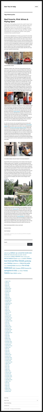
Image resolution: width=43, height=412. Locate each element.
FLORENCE (24, 258)
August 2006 (8, 363)
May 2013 (7, 285)
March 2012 (7, 297)
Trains (18, 270)
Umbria (7, 273)
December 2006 (8, 357)
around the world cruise (25, 253)
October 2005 (8, 378)
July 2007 (7, 348)
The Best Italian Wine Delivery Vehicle (18, 127)
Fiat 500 (18, 258)
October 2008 (8, 331)
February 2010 (8, 314)
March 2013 (7, 287)
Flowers (29, 258)
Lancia (5, 265)
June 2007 (7, 350)
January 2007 (8, 356)
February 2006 (8, 372)
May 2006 (7, 367)
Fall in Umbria (8, 258)
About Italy (6, 400)
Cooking (13, 256)
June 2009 (7, 323)
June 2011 (7, 306)
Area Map (6, 397)
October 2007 (8, 344)
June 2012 (7, 292)
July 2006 (7, 364)
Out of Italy (25, 265)
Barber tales (7, 254)
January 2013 (8, 289)
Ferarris (5, 234)
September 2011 (8, 303)
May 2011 (7, 307)
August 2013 (7, 281)
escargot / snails (27, 256)
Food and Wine (13, 261)
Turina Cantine (17, 111)
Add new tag (7, 253)
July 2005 (7, 382)
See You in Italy (10, 7)
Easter (22, 256)
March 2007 (7, 353)
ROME (14, 268)
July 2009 (7, 322)
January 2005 (8, 391)
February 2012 (8, 298)
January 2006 (8, 373)
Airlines (12, 253)
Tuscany (25, 270)
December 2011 (8, 300)
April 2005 (7, 386)
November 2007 (8, 342)
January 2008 (8, 339)
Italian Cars (16, 233)
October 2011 (8, 301)
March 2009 (7, 325)
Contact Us (6, 405)
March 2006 (7, 370)
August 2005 (8, 381)
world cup (19, 273)
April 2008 (7, 336)
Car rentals (20, 254)
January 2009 (8, 328)
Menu (36, 6)
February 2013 (8, 288)
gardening (28, 261)
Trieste (21, 270)
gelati (5, 263)
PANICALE (25, 233)
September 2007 (8, 345)
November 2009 (8, 317)
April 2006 (7, 369)
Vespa (11, 273)
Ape (17, 253)
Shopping (18, 268)
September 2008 (8, 332)
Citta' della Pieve (7, 256)
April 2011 (7, 309)
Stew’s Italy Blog (7, 402)
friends (21, 261)
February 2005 (8, 389)
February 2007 (8, 354)
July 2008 (7, 334)
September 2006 (8, 361)
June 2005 (7, 384)
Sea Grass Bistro (20, 216)
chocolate (24, 254)
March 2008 (7, 338)
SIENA (23, 268)
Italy (19, 263)
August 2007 (7, 347)
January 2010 (8, 316)
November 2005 (8, 376)
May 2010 (7, 313)
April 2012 (7, 295)
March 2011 (7, 310)
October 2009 (8, 319)
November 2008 (8, 329)
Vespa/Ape (29, 233)
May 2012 (7, 294)
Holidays (10, 263)
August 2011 (7, 304)
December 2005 (8, 375)
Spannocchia (15, 208)
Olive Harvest (19, 265)
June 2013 (7, 284)
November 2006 (8, 359)
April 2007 (7, 351)
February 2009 (8, 326)
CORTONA (17, 256)
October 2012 (8, 291)
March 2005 (7, 388)
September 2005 (8, 379)
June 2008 (7, 335)
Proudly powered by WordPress (15, 408)
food (5, 261)
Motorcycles (21, 233)
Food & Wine (12, 233)
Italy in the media (25, 263)
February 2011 (8, 312)
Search (5, 242)
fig (21, 258)
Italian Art (15, 263)
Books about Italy (13, 254)
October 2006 (8, 360)
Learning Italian (11, 265)
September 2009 (8, 320)
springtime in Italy (10, 270)
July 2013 (7, 282)
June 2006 (7, 366)
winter (15, 273)
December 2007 (8, 341)
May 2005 (7, 385)
